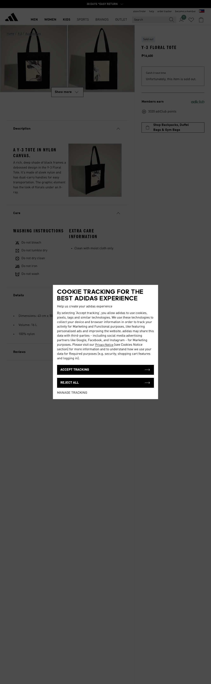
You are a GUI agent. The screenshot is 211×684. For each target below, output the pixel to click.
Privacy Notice (104, 344)
